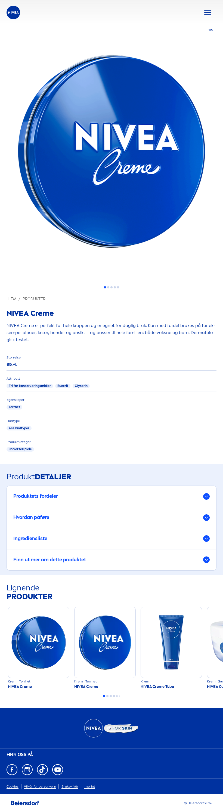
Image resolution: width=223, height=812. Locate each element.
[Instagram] (27, 769)
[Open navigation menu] (207, 12)
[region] (111, 153)
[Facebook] (12, 769)
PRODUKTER (34, 299)
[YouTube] (57, 769)
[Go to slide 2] (108, 287)
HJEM (11, 299)
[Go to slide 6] (119, 696)
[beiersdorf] (25, 803)
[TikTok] (42, 769)
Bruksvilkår (69, 786)
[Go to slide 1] (105, 287)
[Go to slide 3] (111, 287)
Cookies (12, 786)
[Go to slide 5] (118, 287)
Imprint (89, 786)
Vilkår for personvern (40, 786)
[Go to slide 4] (115, 287)
